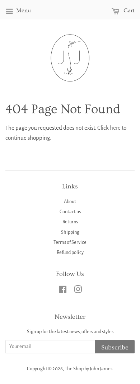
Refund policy (70, 252)
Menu (23, 10)
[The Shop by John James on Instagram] (78, 291)
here (115, 128)
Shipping (70, 232)
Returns (70, 221)
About (70, 201)
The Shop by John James (88, 368)
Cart (128, 10)
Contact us (70, 211)
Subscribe (115, 347)
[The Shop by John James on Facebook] (63, 291)
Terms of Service (70, 242)
